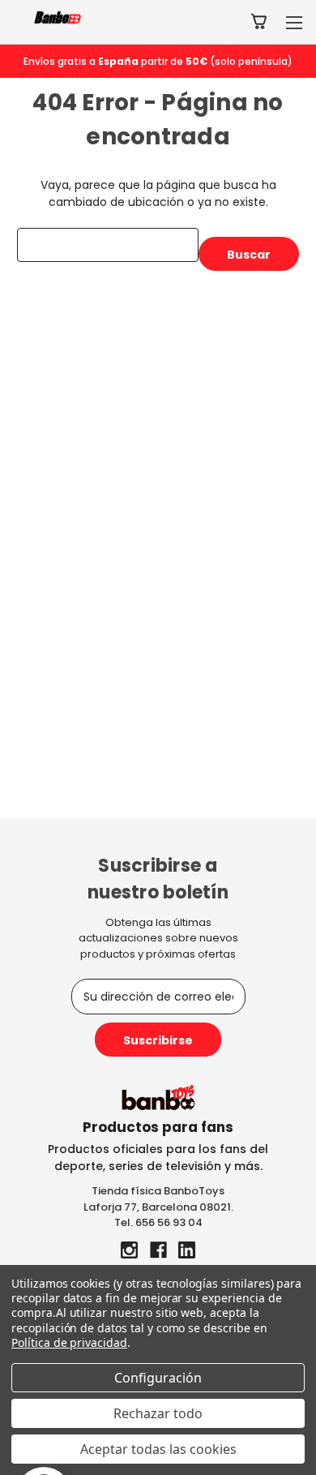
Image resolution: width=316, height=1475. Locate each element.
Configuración (158, 1378)
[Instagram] (129, 1249)
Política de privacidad (69, 1342)
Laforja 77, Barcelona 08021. (158, 1207)
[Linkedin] (186, 1249)
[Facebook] (158, 1249)
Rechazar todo (158, 1413)
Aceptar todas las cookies (158, 1449)
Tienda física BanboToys (158, 1190)
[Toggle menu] (293, 22)
